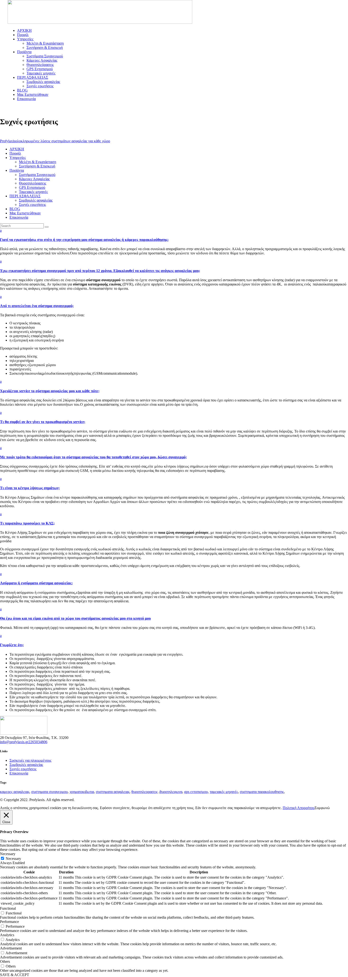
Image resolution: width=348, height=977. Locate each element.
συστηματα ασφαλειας (112, 792)
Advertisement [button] (11, 948)
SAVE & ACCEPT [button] (14, 975)
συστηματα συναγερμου (49, 792)
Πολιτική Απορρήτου (299, 808)
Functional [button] (8, 908)
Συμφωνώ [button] (322, 808)
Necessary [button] (7, 854)
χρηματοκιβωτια (82, 792)
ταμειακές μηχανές (224, 792)
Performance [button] (9, 922)
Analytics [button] (7, 935)
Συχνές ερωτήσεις (22, 769)
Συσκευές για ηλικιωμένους (30, 760)
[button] (174, 235)
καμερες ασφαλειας (14, 792)
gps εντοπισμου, (196, 792)
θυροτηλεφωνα (171, 792)
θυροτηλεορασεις (144, 792)
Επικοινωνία (18, 773)
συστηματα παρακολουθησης (262, 792)
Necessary (13, 859)
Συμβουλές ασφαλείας (26, 765)
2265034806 (37, 742)
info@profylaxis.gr (14, 742)
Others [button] (5, 961)
